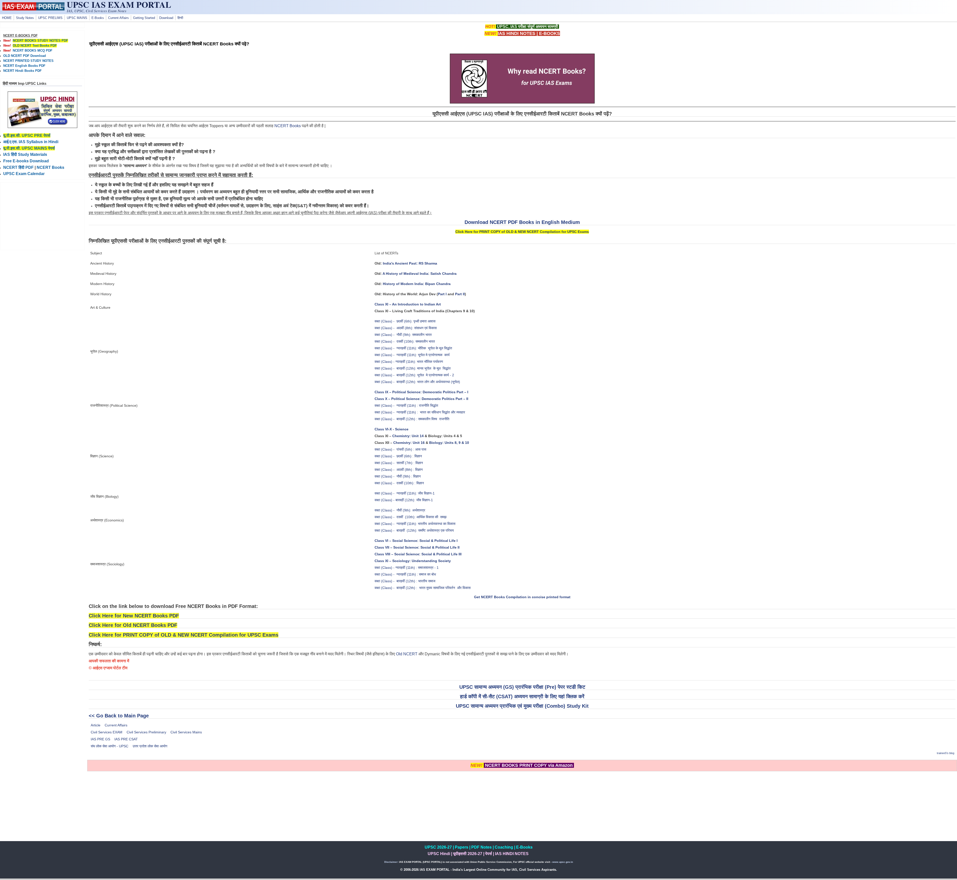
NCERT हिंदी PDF (18, 167)
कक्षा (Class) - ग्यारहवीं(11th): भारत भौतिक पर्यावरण (409, 362)
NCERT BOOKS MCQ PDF (32, 50)
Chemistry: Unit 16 (409, 443)
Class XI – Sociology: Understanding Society (413, 561)
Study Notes (25, 18)
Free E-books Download (26, 161)
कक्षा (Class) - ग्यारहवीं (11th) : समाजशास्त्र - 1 (407, 568)
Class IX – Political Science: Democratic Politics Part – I (421, 392)
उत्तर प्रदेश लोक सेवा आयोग (150, 746)
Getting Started (144, 18)
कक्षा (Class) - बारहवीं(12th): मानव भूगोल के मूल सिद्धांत (413, 368)
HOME (7, 18)
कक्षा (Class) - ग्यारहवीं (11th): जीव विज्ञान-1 (405, 493)
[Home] (33, 9)
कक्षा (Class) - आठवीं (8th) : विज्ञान (399, 470)
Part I (442, 294)
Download (166, 18)
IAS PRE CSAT (126, 739)
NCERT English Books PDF (24, 66)
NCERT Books (287, 126)
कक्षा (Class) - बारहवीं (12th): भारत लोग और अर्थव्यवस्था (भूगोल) (417, 382)
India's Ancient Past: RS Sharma (410, 263)
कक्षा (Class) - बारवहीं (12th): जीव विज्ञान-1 (404, 500)
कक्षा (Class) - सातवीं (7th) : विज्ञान (399, 463)
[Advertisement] (522, 806)
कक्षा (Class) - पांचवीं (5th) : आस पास (400, 449)
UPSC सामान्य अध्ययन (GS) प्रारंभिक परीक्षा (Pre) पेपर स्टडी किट (522, 687)
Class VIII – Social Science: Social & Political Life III (418, 554)
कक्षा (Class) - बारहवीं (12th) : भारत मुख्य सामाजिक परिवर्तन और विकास (423, 588)
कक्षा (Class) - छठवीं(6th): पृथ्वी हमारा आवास (405, 321)
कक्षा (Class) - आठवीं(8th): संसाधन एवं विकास (406, 328)
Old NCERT (406, 654)
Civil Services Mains (186, 732)
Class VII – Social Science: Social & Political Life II (417, 547)
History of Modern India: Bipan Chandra (417, 284)
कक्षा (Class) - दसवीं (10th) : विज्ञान (399, 483)
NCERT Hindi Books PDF (22, 71)
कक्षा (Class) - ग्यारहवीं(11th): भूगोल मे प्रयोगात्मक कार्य (412, 355)
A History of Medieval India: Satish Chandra (420, 274)
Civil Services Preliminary (146, 732)
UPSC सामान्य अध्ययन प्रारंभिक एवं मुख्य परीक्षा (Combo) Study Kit (522, 706)
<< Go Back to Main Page (119, 715)
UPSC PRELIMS (50, 18)
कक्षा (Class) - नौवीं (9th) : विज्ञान (398, 476)
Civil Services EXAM (106, 732)
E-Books (97, 18)
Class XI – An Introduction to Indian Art (408, 304)
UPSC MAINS (77, 18)
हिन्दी (180, 18)
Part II (460, 294)
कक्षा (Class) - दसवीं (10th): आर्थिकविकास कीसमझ (411, 517)
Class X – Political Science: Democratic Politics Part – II (421, 399)
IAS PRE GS (100, 739)
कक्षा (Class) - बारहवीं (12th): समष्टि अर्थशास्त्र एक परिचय (414, 530)
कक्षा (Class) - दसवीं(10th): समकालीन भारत (405, 341)
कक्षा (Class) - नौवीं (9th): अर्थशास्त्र (400, 510)
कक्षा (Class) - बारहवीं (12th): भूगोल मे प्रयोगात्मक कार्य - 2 (414, 375)
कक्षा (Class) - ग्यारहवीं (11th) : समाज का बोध (406, 574)
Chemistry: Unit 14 (408, 436)
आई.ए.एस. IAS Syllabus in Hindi (30, 142)
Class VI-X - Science (391, 429)
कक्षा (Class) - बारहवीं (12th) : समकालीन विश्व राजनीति (412, 419)
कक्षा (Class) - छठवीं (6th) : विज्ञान (398, 456)
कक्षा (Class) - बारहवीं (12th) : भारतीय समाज (405, 581)
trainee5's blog (945, 753)
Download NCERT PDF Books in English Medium (522, 222)
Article (95, 725)
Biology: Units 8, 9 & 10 (449, 443)
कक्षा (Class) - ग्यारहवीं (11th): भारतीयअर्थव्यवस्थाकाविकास (415, 524)
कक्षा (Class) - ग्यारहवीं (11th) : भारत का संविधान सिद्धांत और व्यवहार (420, 412)
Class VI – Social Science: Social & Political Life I (416, 541)
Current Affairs (118, 18)
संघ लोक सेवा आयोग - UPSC (109, 746)
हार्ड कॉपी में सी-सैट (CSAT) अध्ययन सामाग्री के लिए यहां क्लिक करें (522, 696)
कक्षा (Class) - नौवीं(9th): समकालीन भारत (403, 335)
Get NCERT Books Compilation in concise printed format (522, 597)
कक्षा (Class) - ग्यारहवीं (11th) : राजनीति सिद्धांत (406, 405)
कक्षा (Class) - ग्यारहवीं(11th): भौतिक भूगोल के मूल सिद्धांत (413, 348)
